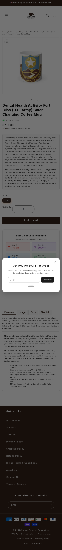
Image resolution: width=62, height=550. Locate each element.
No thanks (31, 286)
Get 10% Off (47, 280)
